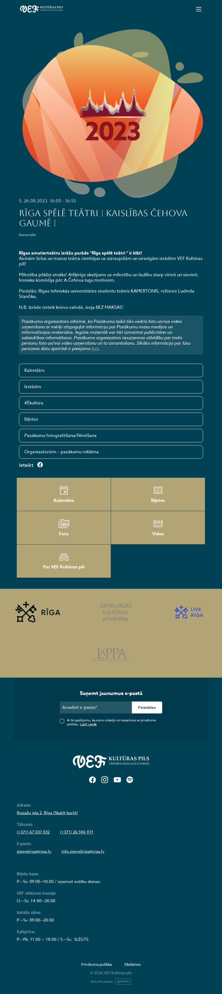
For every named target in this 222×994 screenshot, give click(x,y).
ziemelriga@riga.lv (34, 851)
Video (158, 534)
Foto (64, 534)
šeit (95, 348)
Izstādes (32, 386)
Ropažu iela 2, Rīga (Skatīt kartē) (47, 812)
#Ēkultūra (33, 403)
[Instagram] (105, 780)
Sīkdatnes (132, 964)
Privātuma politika (96, 964)
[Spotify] (130, 780)
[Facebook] (92, 780)
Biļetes (31, 419)
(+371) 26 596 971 (76, 832)
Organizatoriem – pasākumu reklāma (61, 452)
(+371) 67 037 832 (33, 832)
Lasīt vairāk (88, 724)
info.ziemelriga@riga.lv (82, 851)
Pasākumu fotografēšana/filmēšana (60, 435)
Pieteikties (147, 707)
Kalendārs (34, 370)
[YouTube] (117, 780)
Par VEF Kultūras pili (63, 567)
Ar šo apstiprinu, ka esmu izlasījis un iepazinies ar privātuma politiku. (111, 722)
